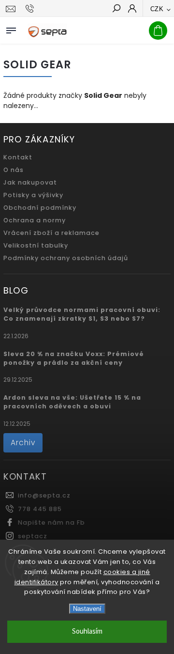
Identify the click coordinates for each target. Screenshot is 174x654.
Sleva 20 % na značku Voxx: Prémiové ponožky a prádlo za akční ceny (73, 358)
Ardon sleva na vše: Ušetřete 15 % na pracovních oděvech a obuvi (72, 401)
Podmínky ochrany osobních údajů (65, 258)
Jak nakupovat (30, 182)
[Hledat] (116, 9)
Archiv (23, 442)
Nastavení (87, 608)
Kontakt (17, 157)
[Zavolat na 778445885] (31, 8)
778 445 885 (40, 509)
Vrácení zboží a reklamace (51, 233)
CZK (157, 9)
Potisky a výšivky (33, 195)
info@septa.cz (44, 495)
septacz (32, 536)
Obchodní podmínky (39, 207)
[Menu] (11, 28)
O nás (13, 170)
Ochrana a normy (34, 220)
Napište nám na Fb (51, 522)
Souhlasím (87, 631)
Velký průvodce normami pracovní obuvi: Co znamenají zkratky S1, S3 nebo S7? (81, 314)
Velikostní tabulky (35, 245)
